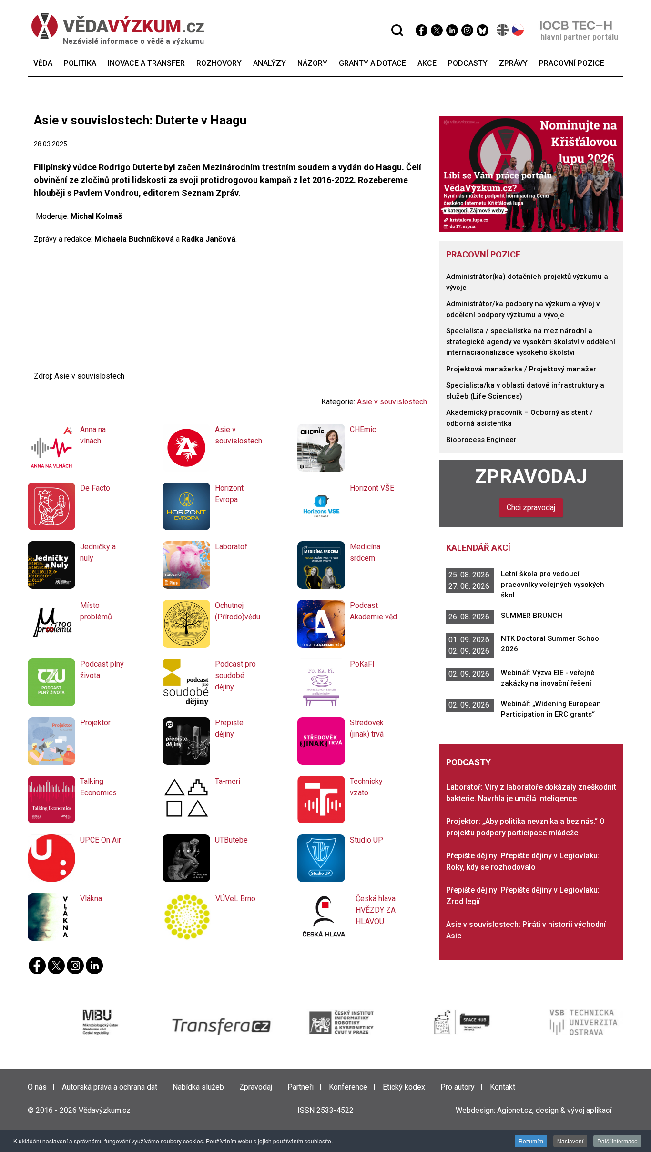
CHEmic (363, 429)
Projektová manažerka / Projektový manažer (521, 369)
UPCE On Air (100, 839)
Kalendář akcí (478, 548)
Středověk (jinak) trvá (367, 728)
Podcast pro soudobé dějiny (235, 675)
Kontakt (502, 1086)
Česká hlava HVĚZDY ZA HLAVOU (376, 910)
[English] (503, 30)
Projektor (95, 722)
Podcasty (468, 762)
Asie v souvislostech (392, 401)
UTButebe (231, 839)
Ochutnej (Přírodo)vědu (237, 611)
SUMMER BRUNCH (531, 615)
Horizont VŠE (372, 488)
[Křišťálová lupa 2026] (531, 173)
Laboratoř (231, 546)
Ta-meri (227, 781)
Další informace (617, 1141)
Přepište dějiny (229, 728)
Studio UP (366, 839)
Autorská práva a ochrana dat (109, 1086)
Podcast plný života (102, 669)
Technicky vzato (366, 787)
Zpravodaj (531, 476)
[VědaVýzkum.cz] (112, 26)
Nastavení (570, 1141)
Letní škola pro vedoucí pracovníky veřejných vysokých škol (552, 584)
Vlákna (91, 898)
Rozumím (531, 1141)
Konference (348, 1086)
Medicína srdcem (365, 552)
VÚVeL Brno (235, 898)
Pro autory (457, 1086)
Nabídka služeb (198, 1086)
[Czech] (518, 30)
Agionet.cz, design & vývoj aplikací (554, 1110)
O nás (37, 1086)
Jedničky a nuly (98, 552)
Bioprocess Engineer (481, 439)
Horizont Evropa (229, 493)
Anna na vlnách (93, 435)
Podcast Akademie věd (373, 611)
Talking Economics (98, 787)
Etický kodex (404, 1086)
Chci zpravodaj (531, 507)
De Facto (95, 488)
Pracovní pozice (483, 254)
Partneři (300, 1086)
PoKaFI (362, 664)
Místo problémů (96, 611)
